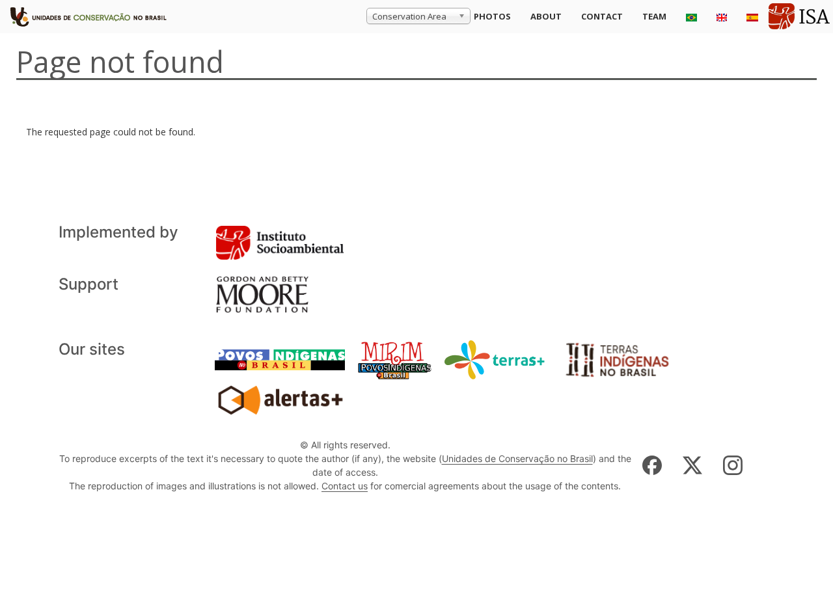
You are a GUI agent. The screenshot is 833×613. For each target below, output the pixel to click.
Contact (602, 16)
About (546, 16)
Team (654, 16)
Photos (492, 16)
